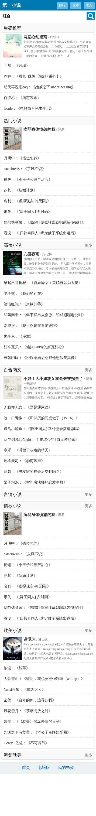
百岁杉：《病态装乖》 (22, 98)
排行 (62, 5)
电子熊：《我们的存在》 (24, 293)
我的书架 (66, 767)
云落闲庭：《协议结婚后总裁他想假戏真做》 (41, 358)
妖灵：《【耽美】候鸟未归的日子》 (33, 722)
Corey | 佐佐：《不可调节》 (26, 743)
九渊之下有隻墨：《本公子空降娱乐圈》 (37, 732)
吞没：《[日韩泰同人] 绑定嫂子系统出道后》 (41, 233)
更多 (88, 245)
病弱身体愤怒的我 (39, 129)
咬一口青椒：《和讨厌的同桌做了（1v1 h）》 (41, 418)
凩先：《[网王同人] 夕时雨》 (28, 212)
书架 (89, 5)
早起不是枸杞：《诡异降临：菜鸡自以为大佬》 (43, 283)
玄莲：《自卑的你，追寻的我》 (30, 700)
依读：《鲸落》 (17, 668)
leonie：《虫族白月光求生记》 (29, 108)
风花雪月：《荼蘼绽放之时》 (28, 711)
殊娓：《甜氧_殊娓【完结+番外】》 (34, 76)
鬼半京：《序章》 (19, 336)
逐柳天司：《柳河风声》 (24, 461)
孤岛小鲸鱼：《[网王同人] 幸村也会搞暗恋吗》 (43, 429)
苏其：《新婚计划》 (20, 190)
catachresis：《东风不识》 (25, 169)
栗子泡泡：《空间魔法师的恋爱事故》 (35, 482)
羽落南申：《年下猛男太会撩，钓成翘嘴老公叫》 (45, 315)
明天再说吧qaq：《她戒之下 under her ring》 (39, 87)
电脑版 (44, 767)
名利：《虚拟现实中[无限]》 (27, 201)
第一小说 (11, 5)
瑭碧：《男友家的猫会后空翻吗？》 (33, 472)
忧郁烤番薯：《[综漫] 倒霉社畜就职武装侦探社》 (44, 222)
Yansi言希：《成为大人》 (24, 689)
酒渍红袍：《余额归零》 (24, 304)
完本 (75, 5)
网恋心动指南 (35, 37)
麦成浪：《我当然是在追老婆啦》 (32, 326)
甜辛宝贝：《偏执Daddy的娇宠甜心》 (35, 347)
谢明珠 (29, 639)
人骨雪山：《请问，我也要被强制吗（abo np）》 (44, 679)
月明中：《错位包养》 (22, 158)
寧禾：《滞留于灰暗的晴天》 (28, 450)
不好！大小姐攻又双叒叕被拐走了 (53, 378)
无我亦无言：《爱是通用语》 (28, 407)
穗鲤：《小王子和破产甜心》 (28, 179)
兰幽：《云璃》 (17, 66)
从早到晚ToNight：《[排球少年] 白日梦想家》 (41, 439)
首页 (26, 767)
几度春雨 (31, 254)
